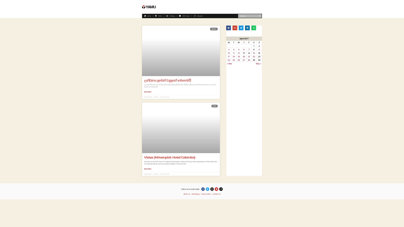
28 (249, 60)
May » (258, 64)
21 (249, 56)
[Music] (221, 189)
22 (254, 56)
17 (229, 56)
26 (239, 60)
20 (244, 56)
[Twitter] (207, 189)
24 (229, 60)
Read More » (148, 92)
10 (229, 53)
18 (234, 56)
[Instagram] (212, 189)
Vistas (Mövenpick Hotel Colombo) (169, 157)
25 (234, 60)
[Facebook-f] (203, 189)
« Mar (229, 64)
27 (244, 60)
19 (239, 56)
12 (239, 53)
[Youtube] (216, 189)
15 (254, 53)
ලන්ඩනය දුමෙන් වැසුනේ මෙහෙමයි (167, 80)
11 (234, 53)
